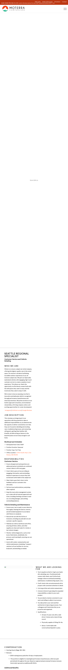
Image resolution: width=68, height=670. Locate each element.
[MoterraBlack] (13, 9)
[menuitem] (38, 1)
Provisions (57, 1)
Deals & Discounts (47, 1)
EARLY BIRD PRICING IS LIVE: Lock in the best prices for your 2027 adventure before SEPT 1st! (28, 3)
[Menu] (64, 9)
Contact (64, 1)
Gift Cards (38, 1)
